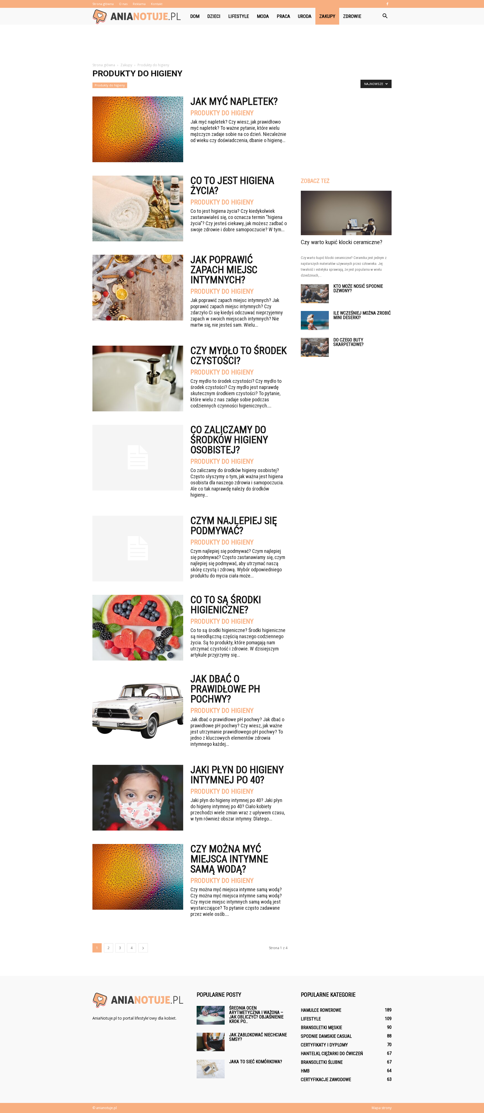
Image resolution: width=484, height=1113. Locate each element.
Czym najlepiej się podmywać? (233, 526)
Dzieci (213, 16)
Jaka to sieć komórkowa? (255, 1061)
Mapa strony (382, 1107)
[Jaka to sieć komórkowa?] (211, 1069)
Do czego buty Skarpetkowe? (348, 342)
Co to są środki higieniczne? (225, 605)
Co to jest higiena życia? (232, 186)
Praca (283, 16)
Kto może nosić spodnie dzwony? (358, 288)
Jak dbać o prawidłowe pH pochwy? (225, 689)
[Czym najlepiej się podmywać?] (137, 548)
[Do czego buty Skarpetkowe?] (315, 347)
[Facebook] (387, 4)
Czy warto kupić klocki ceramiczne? (341, 242)
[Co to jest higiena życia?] (137, 208)
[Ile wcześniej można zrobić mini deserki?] (315, 320)
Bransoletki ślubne (322, 1062)
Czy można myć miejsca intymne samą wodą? (229, 859)
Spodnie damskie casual (326, 1036)
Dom (194, 16)
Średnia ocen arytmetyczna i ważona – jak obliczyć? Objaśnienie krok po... (256, 1014)
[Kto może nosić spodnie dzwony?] (315, 293)
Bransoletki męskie (321, 1027)
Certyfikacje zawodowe (326, 1079)
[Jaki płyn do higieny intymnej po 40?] (137, 798)
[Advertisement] (242, 43)
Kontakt (156, 4)
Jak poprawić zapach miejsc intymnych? (223, 270)
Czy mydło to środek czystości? (238, 356)
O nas (123, 4)
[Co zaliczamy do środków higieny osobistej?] (137, 458)
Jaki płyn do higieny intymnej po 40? (237, 775)
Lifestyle (238, 16)
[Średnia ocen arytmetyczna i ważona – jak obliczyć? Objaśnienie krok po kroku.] (211, 1015)
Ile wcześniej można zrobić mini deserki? (362, 315)
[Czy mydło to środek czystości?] (137, 378)
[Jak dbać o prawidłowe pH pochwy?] (137, 707)
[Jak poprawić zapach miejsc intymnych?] (137, 287)
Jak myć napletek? (234, 101)
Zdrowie (352, 16)
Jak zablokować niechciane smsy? (258, 1037)
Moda (263, 16)
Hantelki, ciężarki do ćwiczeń (332, 1053)
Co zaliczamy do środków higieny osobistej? (229, 440)
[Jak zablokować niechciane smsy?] (211, 1042)
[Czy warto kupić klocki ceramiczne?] (346, 213)
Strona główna (103, 4)
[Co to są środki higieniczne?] (137, 628)
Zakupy (327, 16)
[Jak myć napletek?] (137, 129)
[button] (385, 16)
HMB (305, 1071)
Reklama (139, 4)
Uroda (304, 16)
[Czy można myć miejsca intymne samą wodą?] (137, 877)
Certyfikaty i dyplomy (324, 1045)
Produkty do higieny (110, 85)
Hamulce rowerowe (321, 1010)
